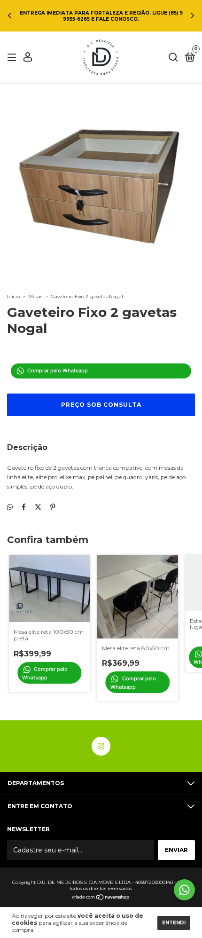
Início (13, 296)
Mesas (35, 296)
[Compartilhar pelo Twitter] (38, 507)
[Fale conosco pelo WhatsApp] (184, 889)
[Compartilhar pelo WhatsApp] (10, 507)
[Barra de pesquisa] (173, 57)
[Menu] (13, 57)
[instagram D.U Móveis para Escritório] (101, 746)
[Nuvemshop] (101, 898)
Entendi (174, 923)
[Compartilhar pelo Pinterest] (52, 507)
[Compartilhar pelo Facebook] (24, 507)
